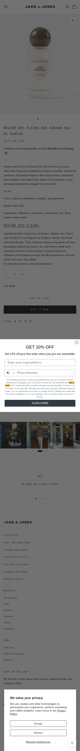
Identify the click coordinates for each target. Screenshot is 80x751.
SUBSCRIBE (40, 403)
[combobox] (10, 373)
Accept (38, 723)
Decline (38, 732)
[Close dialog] (77, 342)
